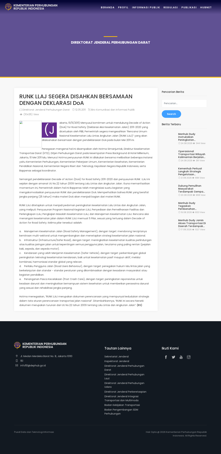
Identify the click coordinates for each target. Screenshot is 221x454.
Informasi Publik (146, 7)
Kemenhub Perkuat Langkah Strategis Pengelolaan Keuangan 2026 (190, 171)
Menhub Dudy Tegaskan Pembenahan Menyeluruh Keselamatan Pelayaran (186, 206)
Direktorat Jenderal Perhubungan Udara (124, 385)
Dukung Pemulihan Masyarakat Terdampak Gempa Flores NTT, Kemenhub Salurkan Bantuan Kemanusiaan (192, 188)
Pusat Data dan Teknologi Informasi (34, 432)
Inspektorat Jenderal (116, 361)
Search (171, 114)
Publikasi (189, 7)
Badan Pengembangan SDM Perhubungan (121, 411)
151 (21, 361)
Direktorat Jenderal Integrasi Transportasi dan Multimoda (121, 398)
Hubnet (206, 7)
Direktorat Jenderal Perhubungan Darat (46, 109)
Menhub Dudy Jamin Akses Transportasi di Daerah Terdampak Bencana (192, 223)
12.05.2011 (80, 109)
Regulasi (171, 7)
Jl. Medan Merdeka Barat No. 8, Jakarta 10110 (46, 356)
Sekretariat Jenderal (116, 356)
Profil (123, 7)
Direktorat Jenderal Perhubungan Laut (124, 376)
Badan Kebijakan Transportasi (122, 405)
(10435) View (31, 114)
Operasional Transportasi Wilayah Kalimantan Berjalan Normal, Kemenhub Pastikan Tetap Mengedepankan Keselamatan (191, 154)
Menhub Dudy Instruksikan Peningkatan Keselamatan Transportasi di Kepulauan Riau (188, 137)
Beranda (108, 7)
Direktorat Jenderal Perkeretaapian (125, 391)
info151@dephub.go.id (33, 365)
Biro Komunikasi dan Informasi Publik (112, 109)
